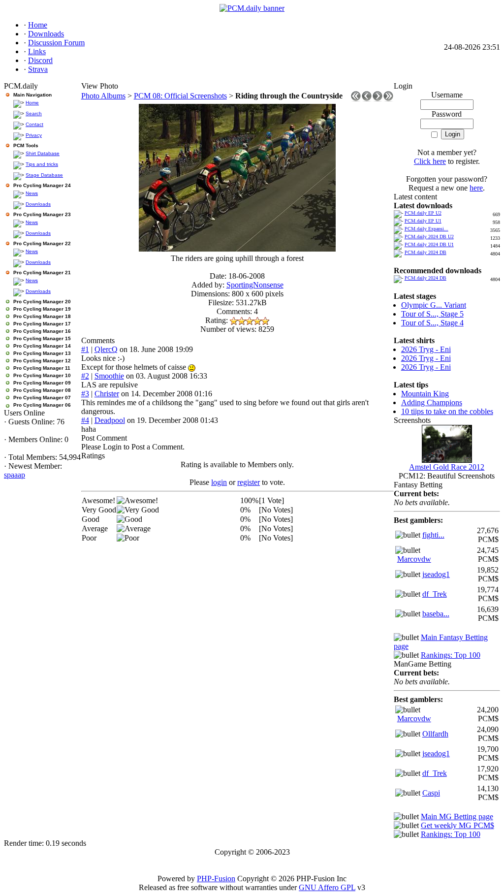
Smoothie (109, 376)
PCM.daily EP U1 (423, 221)
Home (32, 102)
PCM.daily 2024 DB (425, 252)
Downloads (38, 204)
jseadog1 (436, 574)
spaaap (14, 475)
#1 (85, 349)
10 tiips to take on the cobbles (447, 411)
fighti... (433, 535)
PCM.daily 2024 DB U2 (429, 236)
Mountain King (425, 393)
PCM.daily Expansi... (426, 228)
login (219, 482)
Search (34, 113)
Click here (430, 161)
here (476, 188)
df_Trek (434, 594)
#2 (85, 376)
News (32, 193)
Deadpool (109, 420)
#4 (85, 420)
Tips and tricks (42, 164)
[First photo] (355, 99)
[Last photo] (388, 99)
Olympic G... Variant (433, 305)
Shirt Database (43, 153)
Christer (106, 393)
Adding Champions (431, 402)
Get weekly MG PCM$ (457, 825)
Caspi (431, 793)
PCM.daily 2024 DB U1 (429, 244)
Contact (34, 124)
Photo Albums (103, 96)
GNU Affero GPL (327, 887)
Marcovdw (414, 559)
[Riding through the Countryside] (237, 249)
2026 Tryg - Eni (426, 349)
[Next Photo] (377, 99)
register (248, 482)
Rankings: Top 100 (450, 655)
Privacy (34, 135)
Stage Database (44, 175)
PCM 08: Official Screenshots (180, 96)
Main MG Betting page (457, 816)
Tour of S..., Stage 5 (432, 314)
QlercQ (106, 349)
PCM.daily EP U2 (423, 213)
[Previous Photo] (366, 99)
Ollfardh (435, 734)
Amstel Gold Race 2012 (446, 467)
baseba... (435, 613)
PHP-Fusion (216, 878)
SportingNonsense (255, 285)
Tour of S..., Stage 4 (432, 323)
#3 (85, 393)
